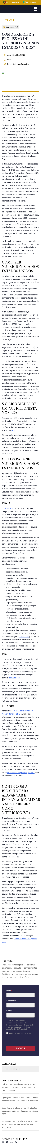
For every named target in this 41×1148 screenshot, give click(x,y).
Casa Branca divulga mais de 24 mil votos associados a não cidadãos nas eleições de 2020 (20, 1111)
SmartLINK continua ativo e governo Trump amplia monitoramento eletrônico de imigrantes (20, 1124)
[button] (35, 9)
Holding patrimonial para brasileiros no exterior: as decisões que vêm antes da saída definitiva (18, 1087)
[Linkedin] (3, 1142)
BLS (12, 430)
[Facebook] (16, 1142)
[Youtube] (11, 1142)
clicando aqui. (15, 677)
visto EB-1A (8, 508)
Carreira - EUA (12, 27)
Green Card (24, 636)
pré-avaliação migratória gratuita (20, 772)
